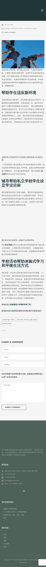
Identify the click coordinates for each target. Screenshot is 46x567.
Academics (28, 28)
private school (7, 323)
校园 (4, 540)
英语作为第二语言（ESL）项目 (13, 515)
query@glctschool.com (12, 480)
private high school (8, 319)
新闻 (35, 28)
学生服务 (6, 543)
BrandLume (23, 562)
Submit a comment (12, 407)
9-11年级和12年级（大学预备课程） (15, 512)
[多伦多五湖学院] (15, 10)
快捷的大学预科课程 (10, 509)
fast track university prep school (27, 319)
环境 (17, 103)
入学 (4, 534)
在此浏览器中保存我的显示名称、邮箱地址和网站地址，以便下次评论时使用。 (23, 375)
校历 (4, 518)
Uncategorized (17, 28)
